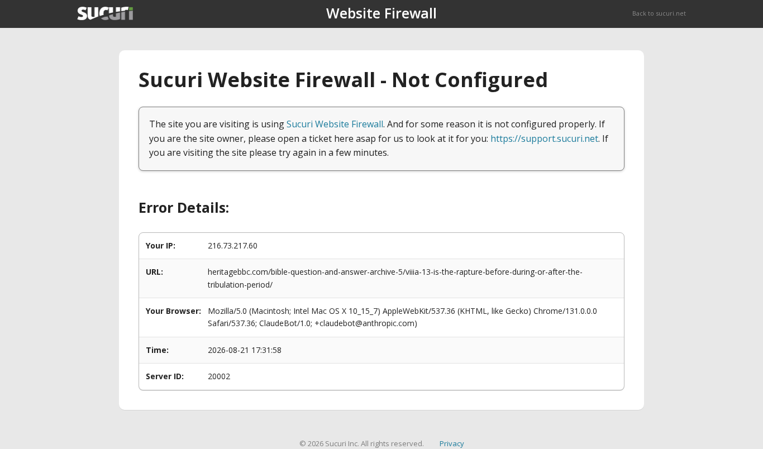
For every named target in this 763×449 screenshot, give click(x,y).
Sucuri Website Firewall (335, 124)
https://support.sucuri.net (544, 138)
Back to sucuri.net (659, 13)
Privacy (452, 443)
